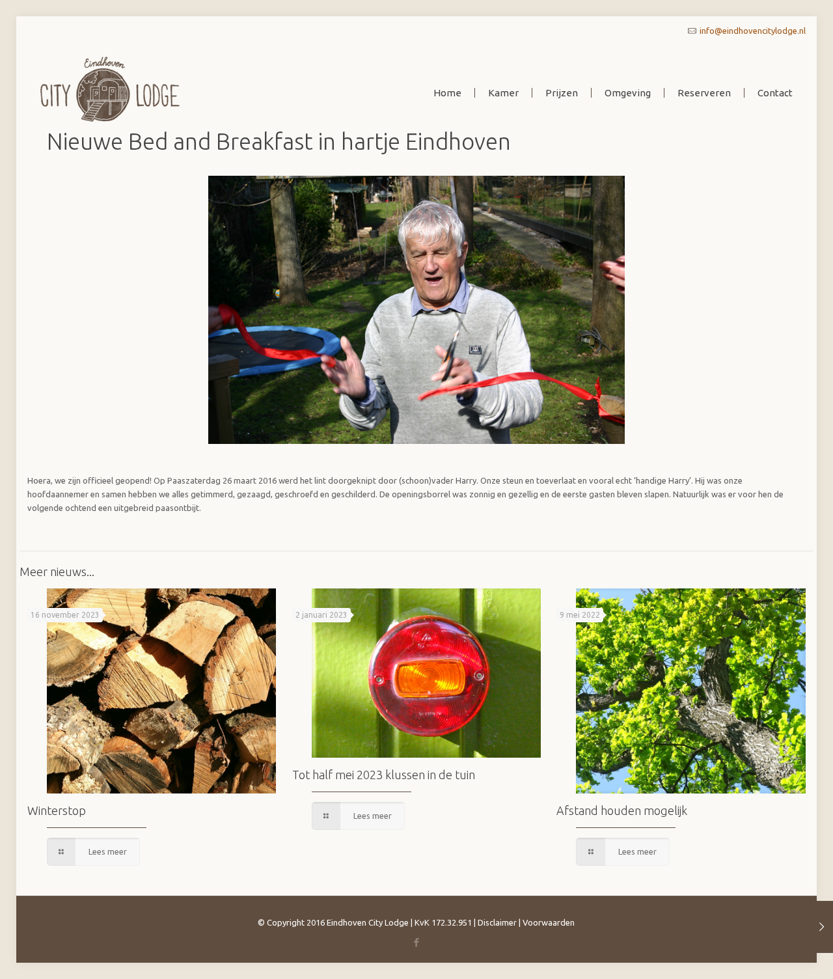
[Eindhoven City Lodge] (110, 88)
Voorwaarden (549, 922)
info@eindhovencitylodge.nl (753, 30)
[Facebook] (416, 942)
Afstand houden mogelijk (621, 810)
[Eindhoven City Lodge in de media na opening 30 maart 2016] (821, 927)
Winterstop (56, 810)
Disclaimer (497, 922)
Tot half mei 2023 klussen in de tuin (383, 774)
